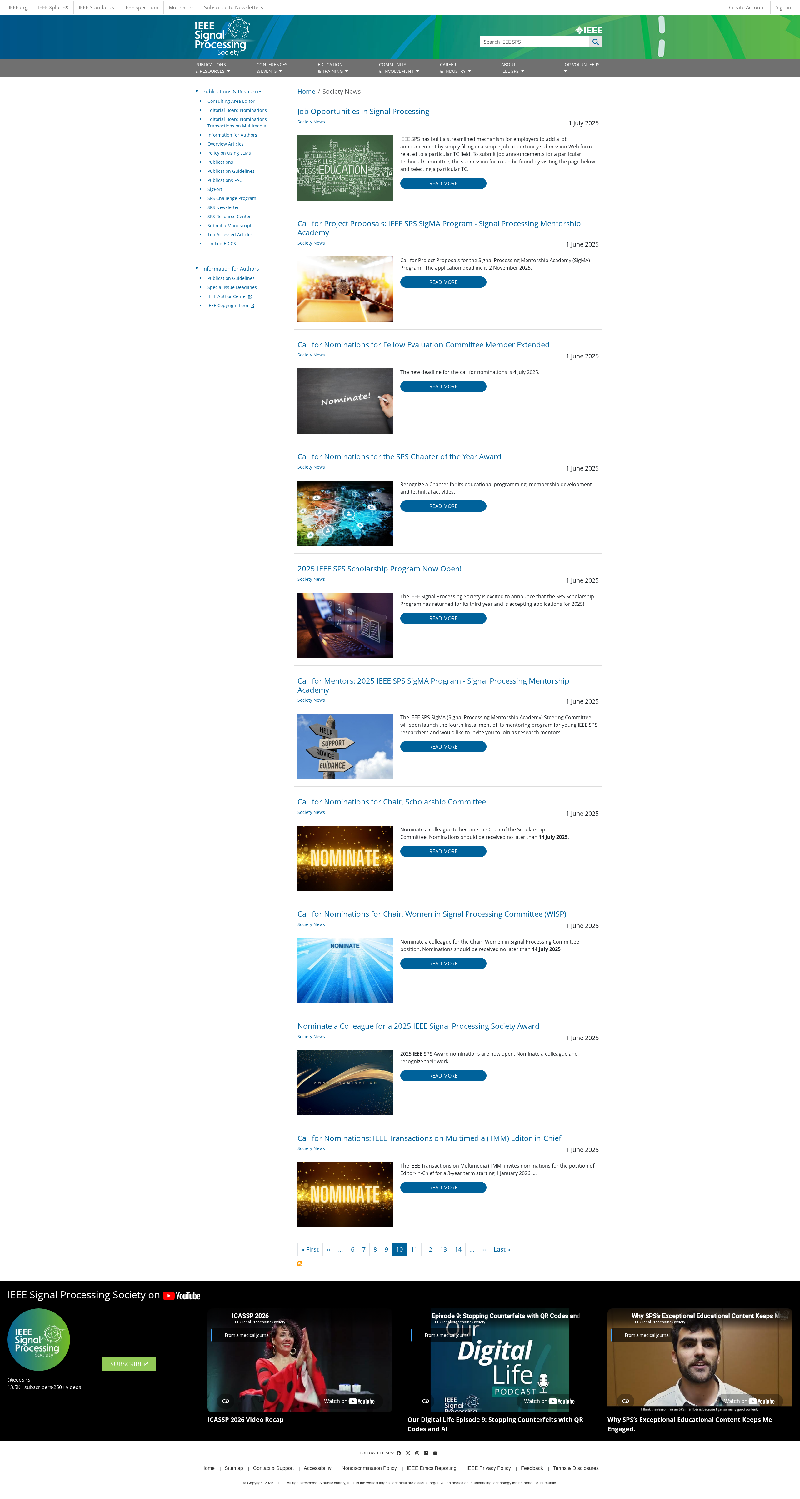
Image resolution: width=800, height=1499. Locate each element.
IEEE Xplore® (53, 7)
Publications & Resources (232, 91)
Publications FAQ (225, 180)
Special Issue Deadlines (232, 287)
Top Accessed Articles (230, 234)
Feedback (532, 1468)
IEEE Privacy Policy (489, 1468)
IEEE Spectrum (141, 7)
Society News (311, 122)
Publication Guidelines (231, 171)
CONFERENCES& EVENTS (272, 68)
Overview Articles (226, 144)
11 (414, 1249)
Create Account (747, 7)
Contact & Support (273, 1468)
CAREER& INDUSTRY (453, 68)
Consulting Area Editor (231, 101)
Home (306, 91)
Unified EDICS (222, 244)
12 (428, 1249)
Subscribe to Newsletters (233, 7)
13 (443, 1249)
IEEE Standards (96, 7)
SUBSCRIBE (126, 1364)
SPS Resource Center (229, 216)
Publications (220, 162)
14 (458, 1249)
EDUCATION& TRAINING (331, 68)
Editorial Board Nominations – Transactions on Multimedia (239, 122)
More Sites (181, 7)
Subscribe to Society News (300, 1263)
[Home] (224, 23)
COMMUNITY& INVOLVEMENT (397, 68)
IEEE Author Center (227, 296)
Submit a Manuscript (230, 225)
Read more (443, 183)
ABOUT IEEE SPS (510, 68)
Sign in (783, 7)
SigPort (215, 189)
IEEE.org (18, 7)
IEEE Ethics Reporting (432, 1468)
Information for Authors (232, 135)
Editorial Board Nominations (237, 110)
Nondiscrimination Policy (369, 1468)
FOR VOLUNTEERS (581, 64)
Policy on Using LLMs (229, 153)
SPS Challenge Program (232, 198)
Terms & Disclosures (576, 1468)
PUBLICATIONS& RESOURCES (210, 68)
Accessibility (318, 1468)
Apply (595, 41)
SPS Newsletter (223, 207)
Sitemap (234, 1468)
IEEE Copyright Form (229, 305)
